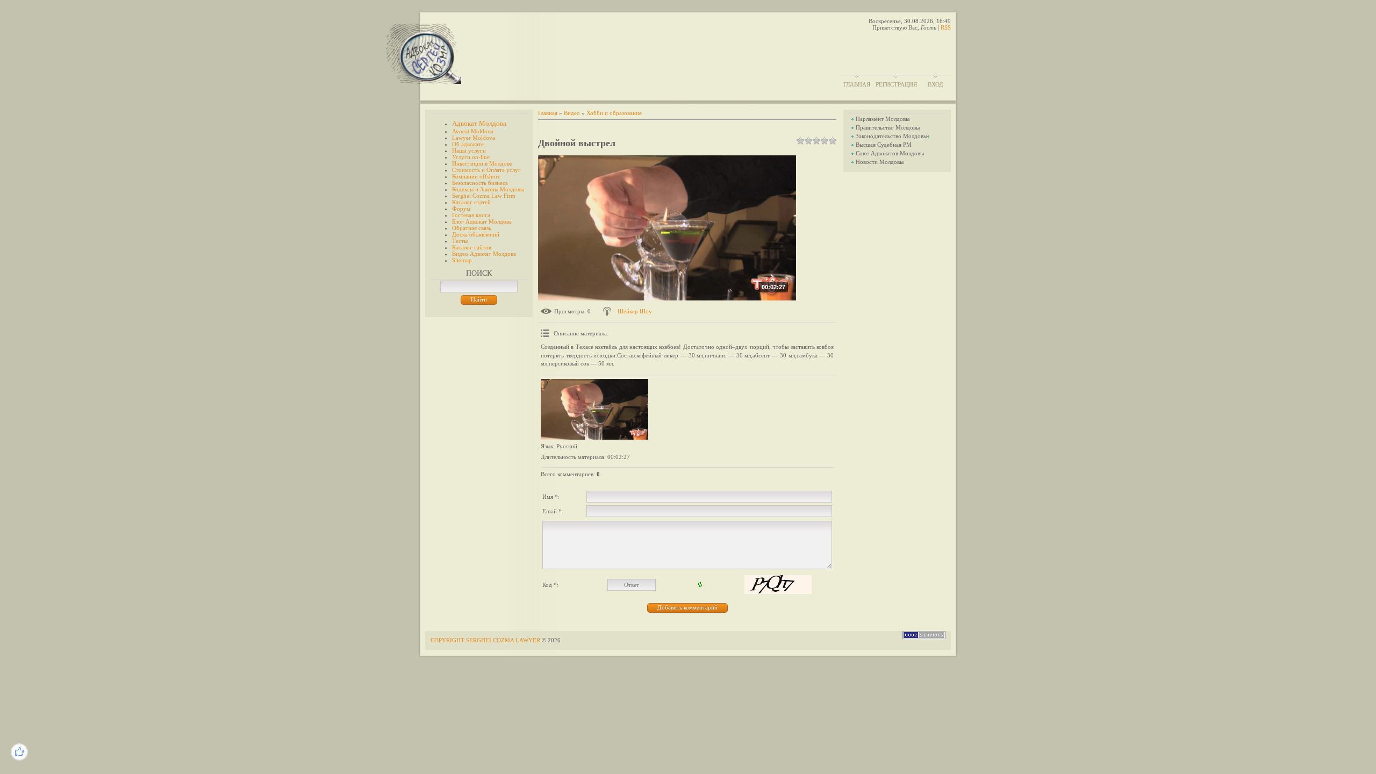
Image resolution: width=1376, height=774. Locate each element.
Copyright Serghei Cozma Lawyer (486, 640)
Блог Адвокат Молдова (482, 221)
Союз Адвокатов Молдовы (890, 153)
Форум (461, 208)
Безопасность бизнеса (480, 183)
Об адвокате (468, 144)
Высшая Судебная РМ (884, 144)
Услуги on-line (471, 157)
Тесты (460, 241)
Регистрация (896, 84)
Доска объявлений (475, 234)
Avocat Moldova (472, 131)
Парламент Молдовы (882, 119)
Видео (572, 113)
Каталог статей (471, 202)
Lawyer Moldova (473, 137)
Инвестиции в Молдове (482, 163)
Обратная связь (471, 228)
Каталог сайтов (471, 247)
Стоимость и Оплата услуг (486, 170)
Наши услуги (469, 150)
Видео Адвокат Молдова (484, 253)
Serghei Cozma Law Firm (483, 195)
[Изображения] (594, 409)
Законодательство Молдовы (891, 136)
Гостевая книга (471, 215)
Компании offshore (476, 176)
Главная (856, 84)
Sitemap (462, 260)
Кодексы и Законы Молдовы (488, 189)
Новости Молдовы (880, 162)
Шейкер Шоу (635, 311)
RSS (946, 27)
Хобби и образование (614, 113)
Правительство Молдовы (888, 127)
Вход (935, 84)
